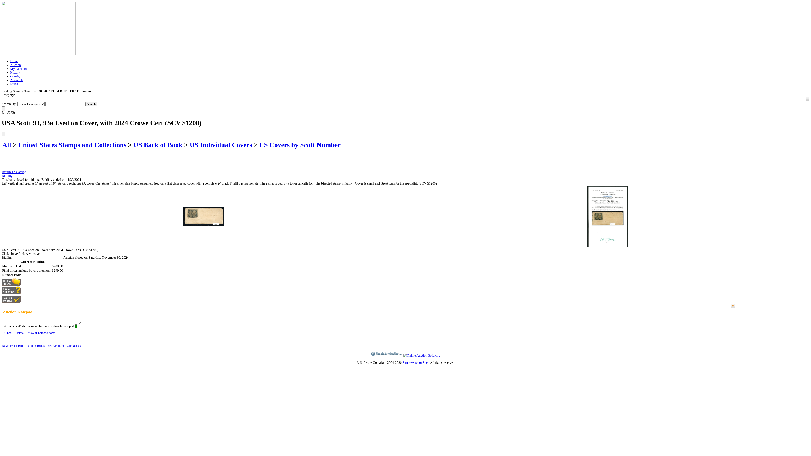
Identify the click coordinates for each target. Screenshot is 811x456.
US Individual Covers (221, 145)
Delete (20, 332)
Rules (14, 84)
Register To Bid (12, 345)
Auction (15, 65)
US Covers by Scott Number (300, 145)
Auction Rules (35, 345)
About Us (16, 80)
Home (14, 61)
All (6, 145)
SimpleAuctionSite (415, 362)
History (15, 72)
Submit (8, 332)
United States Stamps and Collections (72, 145)
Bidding (7, 176)
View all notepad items (42, 332)
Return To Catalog (14, 172)
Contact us (74, 345)
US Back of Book (157, 145)
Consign (15, 76)
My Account (18, 69)
